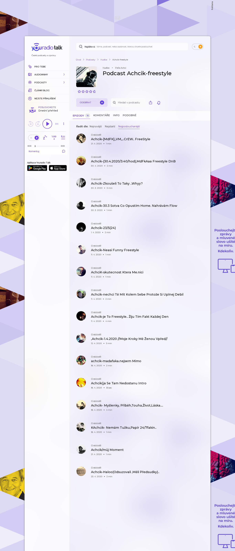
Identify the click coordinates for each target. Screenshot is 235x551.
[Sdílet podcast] (151, 102)
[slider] (35, 146)
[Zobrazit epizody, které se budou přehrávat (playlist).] (62, 138)
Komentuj (34, 151)
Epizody (81, 115)
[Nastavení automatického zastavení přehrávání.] (45, 137)
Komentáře (101, 115)
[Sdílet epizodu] (203, 141)
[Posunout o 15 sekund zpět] (30, 123)
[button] (47, 74)
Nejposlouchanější (129, 126)
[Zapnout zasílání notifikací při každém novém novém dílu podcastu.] (159, 102)
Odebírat (85, 102)
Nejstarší (110, 126)
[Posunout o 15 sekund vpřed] (37, 123)
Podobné (129, 115)
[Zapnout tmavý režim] (198, 47)
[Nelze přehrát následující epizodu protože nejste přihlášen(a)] (56, 123)
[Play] (47, 124)
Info (116, 115)
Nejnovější (95, 126)
